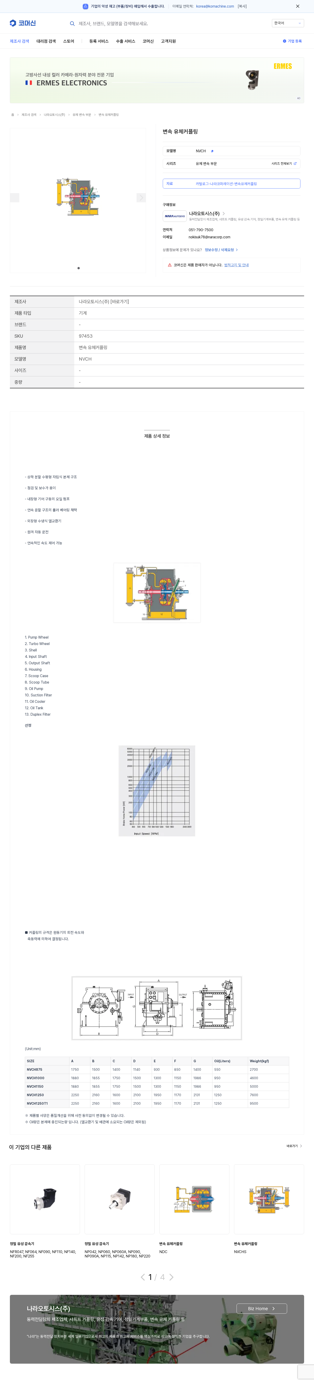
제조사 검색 (19, 41)
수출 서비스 (125, 41)
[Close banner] (297, 6)
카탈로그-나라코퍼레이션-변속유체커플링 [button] (226, 184)
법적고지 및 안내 (236, 265)
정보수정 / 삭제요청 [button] (219, 250)
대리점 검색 (46, 41)
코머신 (148, 41)
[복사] (242, 6)
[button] (302, 1343)
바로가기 (119, 301)
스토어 (68, 41)
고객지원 (168, 41)
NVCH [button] (201, 151)
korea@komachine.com (215, 6)
